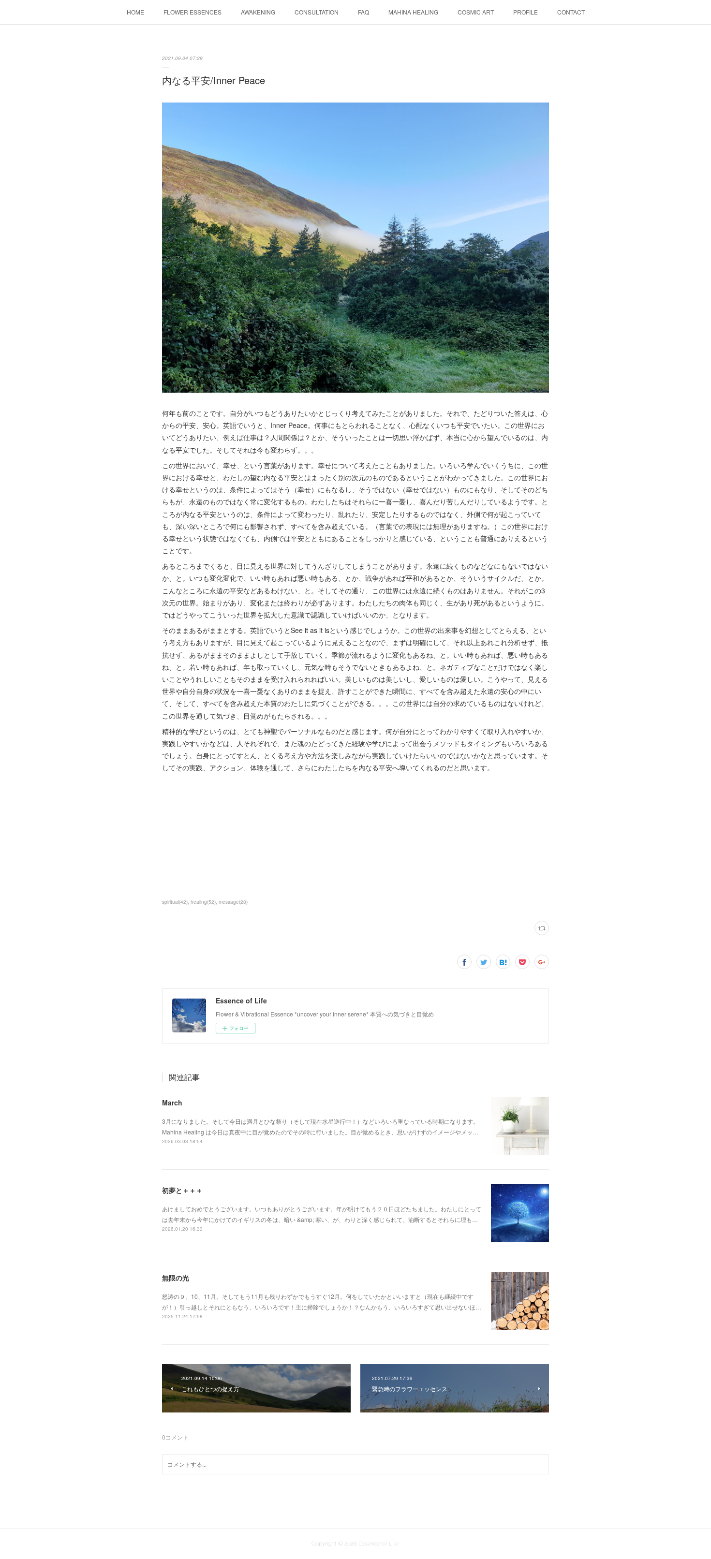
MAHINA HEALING (413, 12)
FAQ (363, 12)
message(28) (233, 901)
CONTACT (571, 12)
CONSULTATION (317, 12)
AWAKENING (258, 12)
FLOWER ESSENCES (192, 12)
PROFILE (525, 12)
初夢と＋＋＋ (182, 1190)
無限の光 (175, 1277)
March (172, 1102)
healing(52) (203, 901)
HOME (135, 12)
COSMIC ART (476, 12)
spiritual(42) (175, 901)
